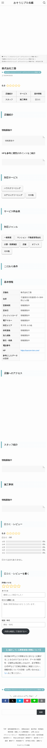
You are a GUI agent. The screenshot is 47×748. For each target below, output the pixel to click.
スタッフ (9, 99)
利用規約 (40, 729)
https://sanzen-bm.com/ (30, 350)
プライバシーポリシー (10, 735)
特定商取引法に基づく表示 (27, 735)
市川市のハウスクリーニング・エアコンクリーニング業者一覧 (22, 72)
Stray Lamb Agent (18, 738)
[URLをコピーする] (41, 701)
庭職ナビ (39, 741)
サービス (23, 94)
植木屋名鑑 (40, 735)
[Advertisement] (23, 30)
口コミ (38, 99)
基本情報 (38, 94)
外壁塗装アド (20, 741)
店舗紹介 (9, 94)
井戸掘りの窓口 (30, 741)
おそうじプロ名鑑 (23, 3)
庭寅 (6, 741)
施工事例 (23, 99)
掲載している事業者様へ (22, 732)
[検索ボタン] (44, 2)
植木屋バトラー (38, 738)
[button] (5, 701)
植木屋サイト (8, 738)
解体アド (12, 741)
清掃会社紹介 (25, 729)
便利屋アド (29, 738)
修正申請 (34, 729)
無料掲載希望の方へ (14, 729)
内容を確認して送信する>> (16, 631)
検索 (41, 712)
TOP (5, 729)
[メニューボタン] (2, 2)
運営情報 (10, 732)
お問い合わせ (35, 732)
